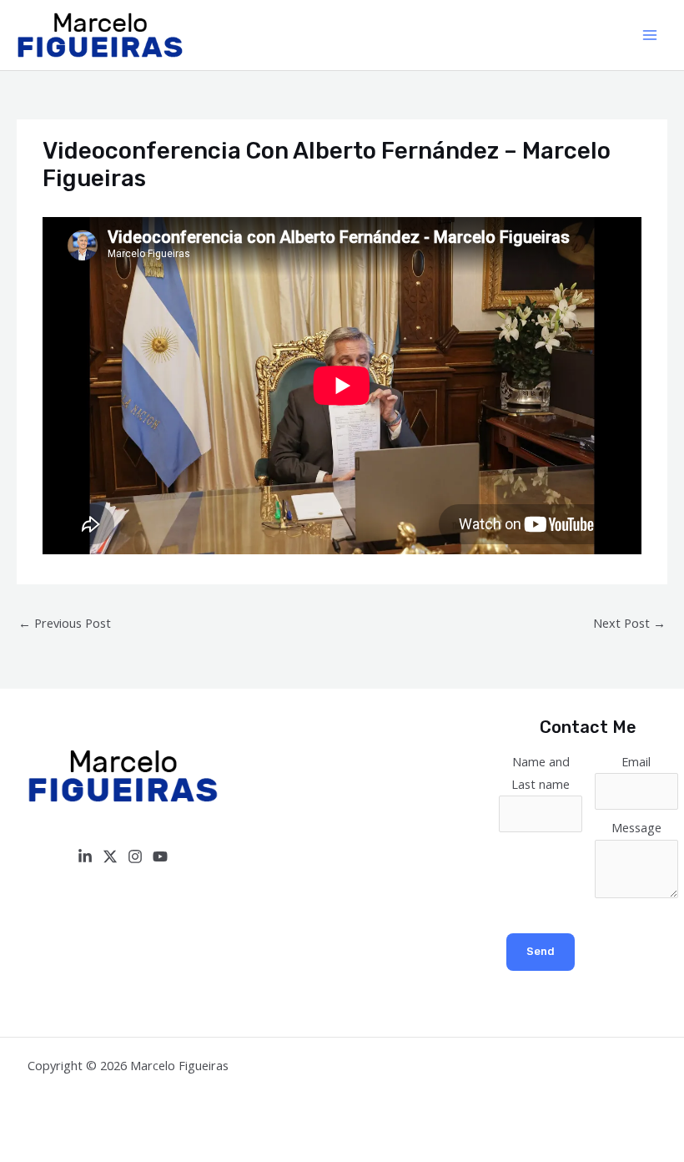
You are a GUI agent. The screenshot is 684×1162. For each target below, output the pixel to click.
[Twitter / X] (110, 856)
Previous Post (64, 622)
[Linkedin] (85, 856)
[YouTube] (160, 856)
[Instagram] (135, 856)
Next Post (629, 622)
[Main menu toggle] (649, 35)
